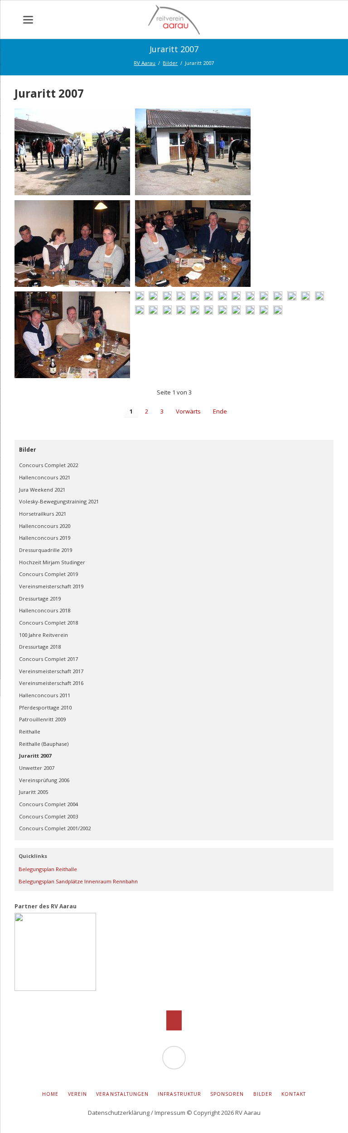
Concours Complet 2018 (48, 622)
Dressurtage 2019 (40, 598)
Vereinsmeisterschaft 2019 (51, 586)
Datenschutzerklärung (119, 1112)
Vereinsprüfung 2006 (44, 780)
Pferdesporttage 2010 (45, 707)
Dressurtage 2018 (40, 646)
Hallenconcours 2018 (44, 610)
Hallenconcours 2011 (44, 695)
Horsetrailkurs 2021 (42, 513)
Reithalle (29, 731)
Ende (220, 411)
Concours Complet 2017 (48, 658)
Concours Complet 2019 (48, 574)
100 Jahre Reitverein (43, 634)
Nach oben (174, 1020)
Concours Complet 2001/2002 (55, 828)
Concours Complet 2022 (48, 465)
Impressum (170, 1112)
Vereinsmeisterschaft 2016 (51, 683)
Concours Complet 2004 (48, 804)
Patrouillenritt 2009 (42, 719)
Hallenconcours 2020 (44, 525)
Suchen (329, 23)
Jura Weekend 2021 (42, 489)
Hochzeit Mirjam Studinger (52, 562)
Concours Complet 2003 (48, 816)
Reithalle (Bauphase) (43, 743)
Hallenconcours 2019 (44, 537)
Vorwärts (188, 411)
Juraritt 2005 (33, 791)
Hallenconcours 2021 (44, 477)
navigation (28, 20)
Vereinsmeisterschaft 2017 (51, 671)
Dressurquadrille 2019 (45, 550)
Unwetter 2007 (36, 767)
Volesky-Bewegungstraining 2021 (59, 501)
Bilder (27, 449)
